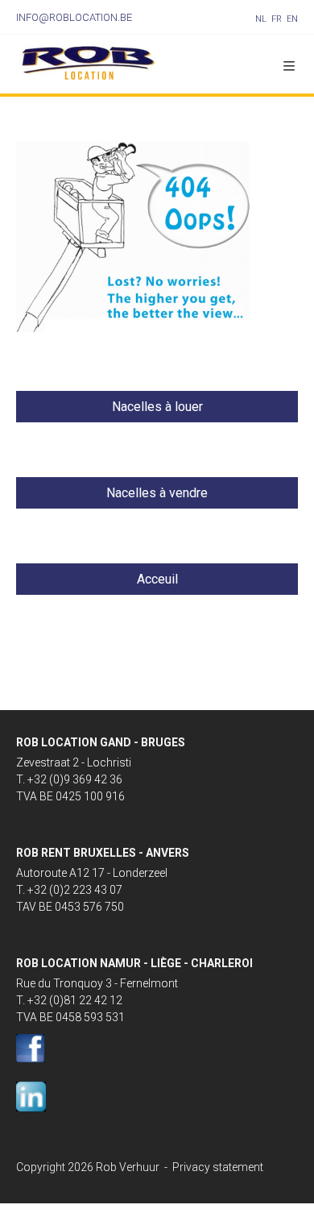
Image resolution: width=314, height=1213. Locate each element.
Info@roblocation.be (74, 17)
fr (276, 19)
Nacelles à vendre (157, 493)
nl (260, 19)
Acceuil (157, 579)
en (292, 19)
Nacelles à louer (157, 406)
